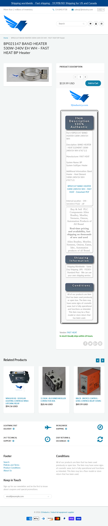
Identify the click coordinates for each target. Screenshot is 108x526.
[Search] (84, 24)
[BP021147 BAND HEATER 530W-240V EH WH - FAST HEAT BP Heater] (28, 74)
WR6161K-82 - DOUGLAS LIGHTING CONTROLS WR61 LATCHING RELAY (17, 401)
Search (6, 462)
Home (6, 38)
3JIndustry (45, 512)
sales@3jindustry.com (83, 9)
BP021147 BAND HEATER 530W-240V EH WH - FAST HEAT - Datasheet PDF (79, 189)
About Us (8, 470)
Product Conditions (12, 468)
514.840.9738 (61, 9)
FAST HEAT (72, 332)
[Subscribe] (48, 496)
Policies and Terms (11, 465)
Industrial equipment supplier (62, 512)
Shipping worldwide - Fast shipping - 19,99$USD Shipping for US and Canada (54, 3)
